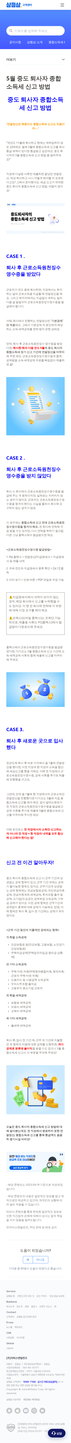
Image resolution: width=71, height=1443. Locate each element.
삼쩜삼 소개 (35, 42)
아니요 (40, 1259)
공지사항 (15, 42)
